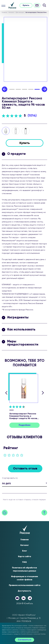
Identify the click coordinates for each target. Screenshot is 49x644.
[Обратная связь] (37, 5)
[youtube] (17, 598)
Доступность (24, 591)
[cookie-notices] (5, 512)
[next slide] (44, 89)
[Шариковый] (6, 131)
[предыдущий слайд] (6, 393)
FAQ (24, 562)
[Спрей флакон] (16, 131)
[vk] (23, 598)
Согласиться (24, 640)
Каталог (11, 12)
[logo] (12, 5)
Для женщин (20, 12)
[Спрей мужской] (26, 131)
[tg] (30, 598)
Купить (26, 5)
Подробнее (24, 425)
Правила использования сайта (24, 585)
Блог (24, 551)
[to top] (44, 512)
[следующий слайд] (43, 393)
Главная (4, 12)
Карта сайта (24, 557)
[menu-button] (3, 6)
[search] (44, 5)
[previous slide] (4, 89)
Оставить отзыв (25, 468)
